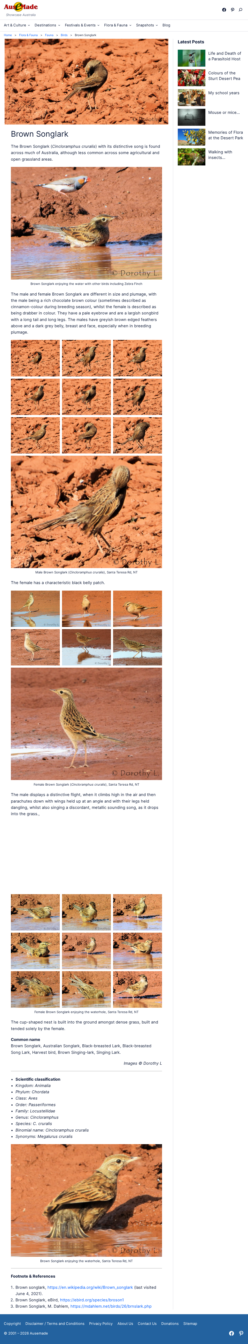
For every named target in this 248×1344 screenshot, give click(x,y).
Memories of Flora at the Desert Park (225, 135)
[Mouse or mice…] (191, 118)
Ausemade (39, 1333)
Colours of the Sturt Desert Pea (224, 75)
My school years (224, 92)
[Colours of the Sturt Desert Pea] (191, 78)
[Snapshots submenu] (157, 25)
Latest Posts (191, 41)
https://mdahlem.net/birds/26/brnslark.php (111, 1306)
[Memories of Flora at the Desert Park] (191, 138)
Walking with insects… (220, 154)
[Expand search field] (241, 10)
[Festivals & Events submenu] (98, 25)
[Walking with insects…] (191, 157)
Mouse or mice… (224, 112)
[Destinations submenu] (59, 25)
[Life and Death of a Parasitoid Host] (191, 59)
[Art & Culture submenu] (29, 25)
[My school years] (191, 98)
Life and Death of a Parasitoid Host (224, 56)
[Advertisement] (86, 855)
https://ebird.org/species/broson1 (92, 1299)
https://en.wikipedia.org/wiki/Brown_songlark (90, 1287)
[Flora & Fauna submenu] (130, 25)
